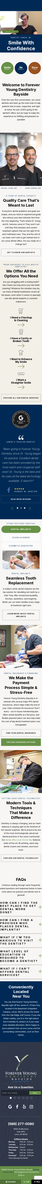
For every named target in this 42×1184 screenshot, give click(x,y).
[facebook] (17, 1106)
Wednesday (13, 1147)
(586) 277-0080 (21, 1123)
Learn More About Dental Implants (21, 615)
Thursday (12, 1150)
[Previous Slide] (12, 508)
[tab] (17, 508)
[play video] (21, 20)
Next (35, 1093)
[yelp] (24, 1106)
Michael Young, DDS (9, 188)
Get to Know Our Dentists (21, 252)
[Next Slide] (29, 508)
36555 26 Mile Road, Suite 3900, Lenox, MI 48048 (21, 1131)
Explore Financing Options (21, 742)
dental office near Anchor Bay (18, 840)
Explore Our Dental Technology (21, 858)
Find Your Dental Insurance (21, 733)
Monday (12, 1142)
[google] (10, 1106)
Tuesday (12, 1144)
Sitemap (36, 1170)
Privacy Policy (8, 1172)
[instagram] (31, 1106)
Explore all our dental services (21, 398)
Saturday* (13, 1155)
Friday (11, 1153)
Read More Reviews (21, 499)
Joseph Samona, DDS (33, 188)
